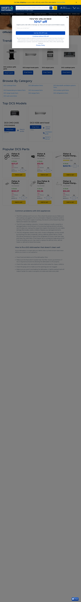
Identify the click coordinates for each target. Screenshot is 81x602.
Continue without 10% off (41, 36)
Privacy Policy (40, 45)
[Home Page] (7, 8)
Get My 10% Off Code (40, 33)
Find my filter (61, 2)
